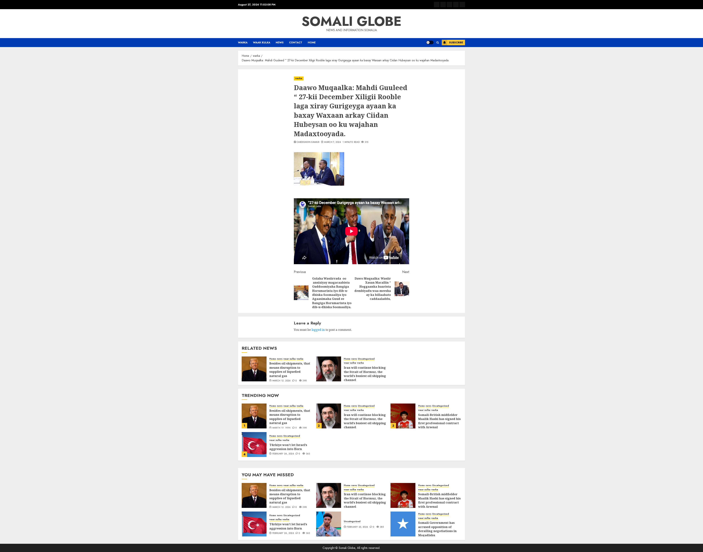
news (280, 42)
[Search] (437, 42)
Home (312, 42)
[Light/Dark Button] (430, 42)
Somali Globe (351, 21)
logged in (318, 330)
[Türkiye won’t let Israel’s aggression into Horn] (254, 444)
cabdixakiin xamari (308, 142)
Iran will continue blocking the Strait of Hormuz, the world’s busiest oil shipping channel (365, 374)
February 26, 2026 (283, 453)
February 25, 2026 (357, 527)
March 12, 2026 (281, 380)
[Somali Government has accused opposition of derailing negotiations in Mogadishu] (402, 524)
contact (295, 42)
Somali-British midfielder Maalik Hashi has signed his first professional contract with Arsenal (439, 421)
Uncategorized (366, 358)
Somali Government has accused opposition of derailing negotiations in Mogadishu (437, 529)
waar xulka (261, 42)
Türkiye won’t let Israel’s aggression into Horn (288, 447)
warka (243, 42)
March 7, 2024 (332, 142)
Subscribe (456, 42)
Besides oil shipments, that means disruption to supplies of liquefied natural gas (289, 369)
